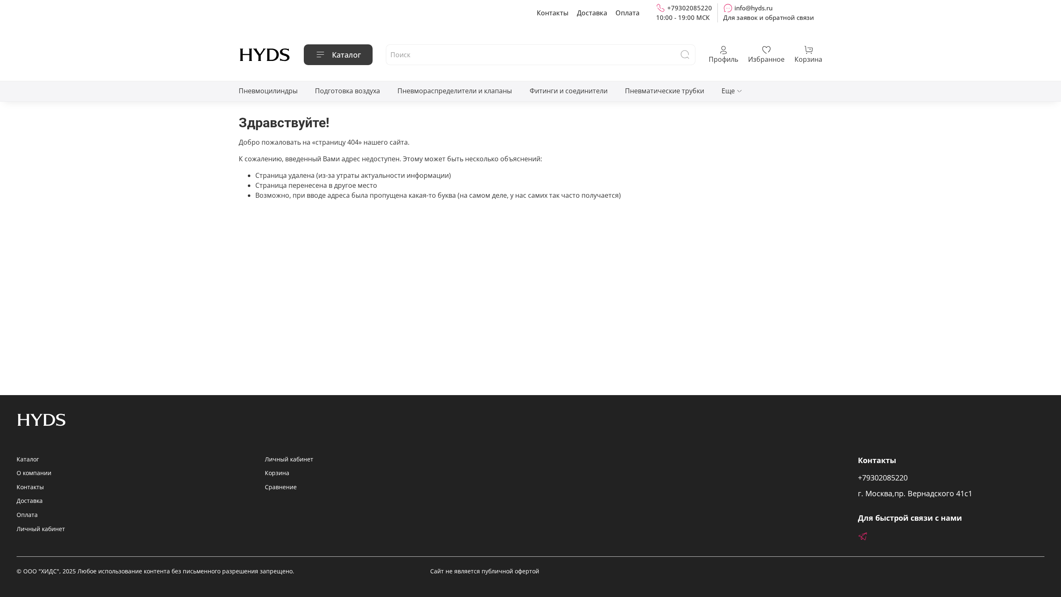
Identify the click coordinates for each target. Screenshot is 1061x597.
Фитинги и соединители (569, 90)
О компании (34, 473)
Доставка (592, 12)
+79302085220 (689, 8)
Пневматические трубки (664, 90)
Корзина (277, 473)
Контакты (553, 12)
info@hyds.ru (753, 8)
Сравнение (281, 487)
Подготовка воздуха (347, 90)
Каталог (346, 55)
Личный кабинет (41, 529)
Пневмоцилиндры (268, 90)
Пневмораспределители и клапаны (454, 90)
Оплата (627, 12)
